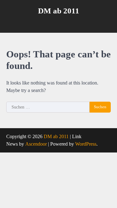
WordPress (85, 144)
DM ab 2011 (58, 11)
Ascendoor (36, 144)
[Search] (106, 23)
